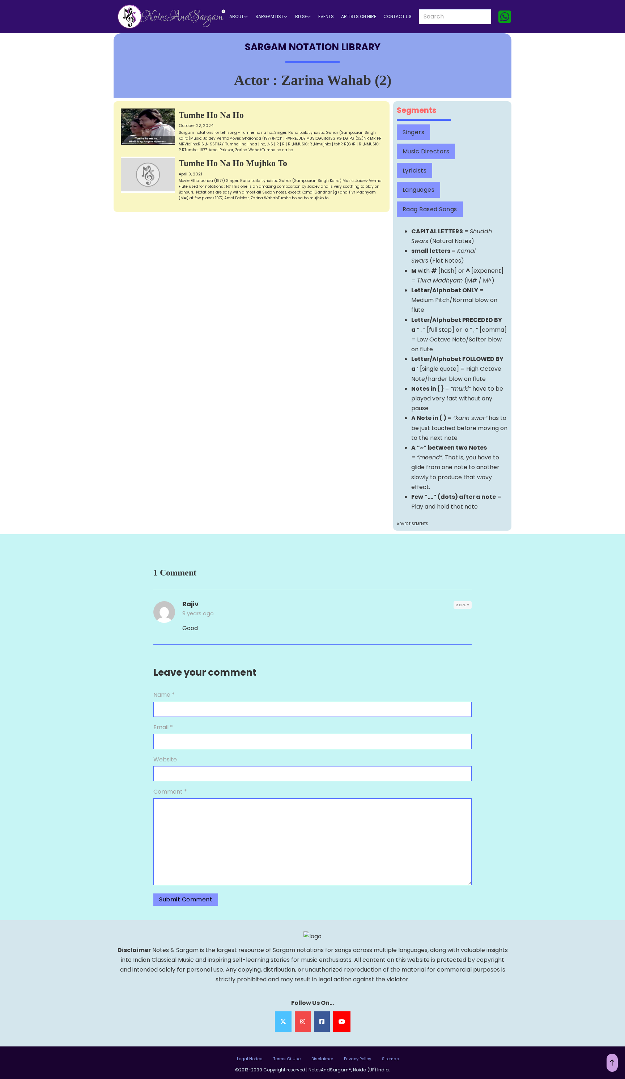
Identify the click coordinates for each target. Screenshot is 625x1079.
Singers (414, 132)
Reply (462, 605)
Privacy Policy (357, 1059)
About (236, 16)
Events (326, 16)
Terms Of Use (287, 1059)
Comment (170, 791)
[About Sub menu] (246, 16)
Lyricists (415, 170)
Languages (419, 190)
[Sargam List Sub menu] (286, 16)
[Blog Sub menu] (309, 16)
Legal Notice (249, 1059)
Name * (164, 695)
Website (165, 759)
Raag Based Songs (430, 209)
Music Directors (426, 151)
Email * (163, 727)
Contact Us (397, 16)
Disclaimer (322, 1059)
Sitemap (390, 1059)
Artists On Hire (358, 16)
